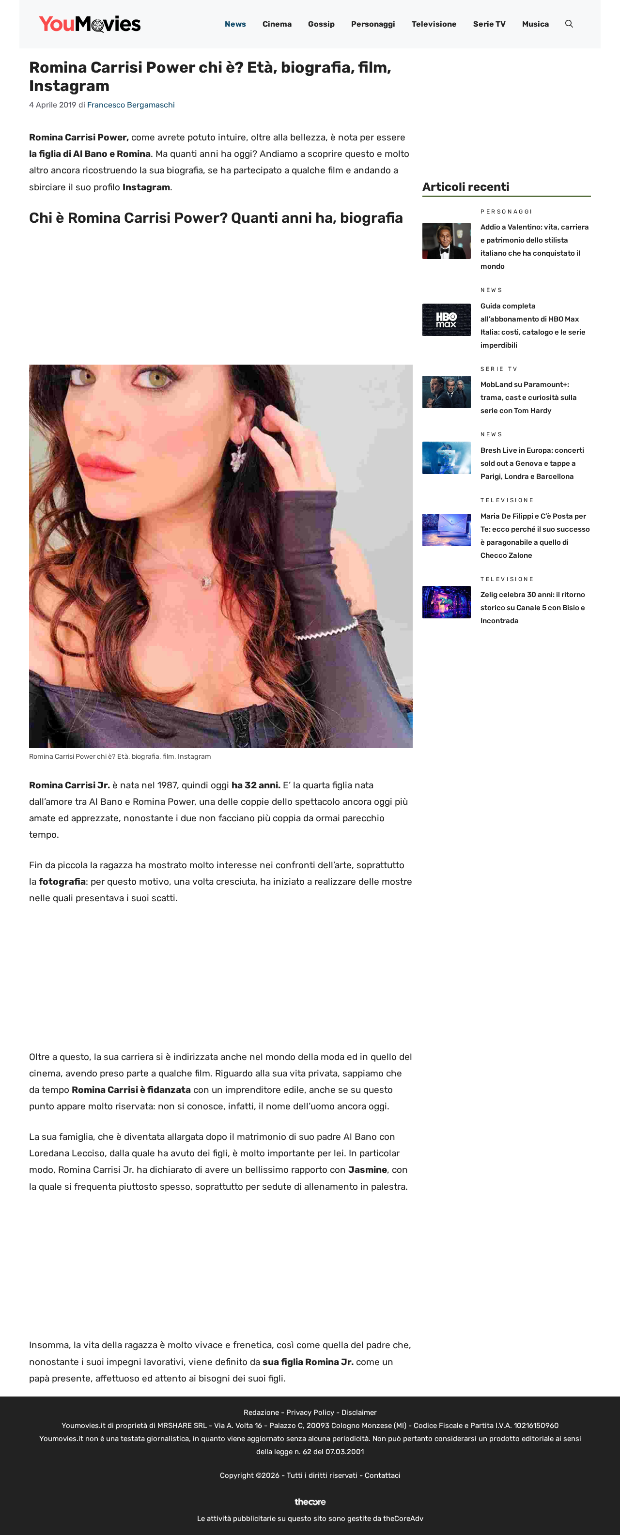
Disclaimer (359, 1412)
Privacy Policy (310, 1412)
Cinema (277, 24)
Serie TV (489, 24)
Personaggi (373, 24)
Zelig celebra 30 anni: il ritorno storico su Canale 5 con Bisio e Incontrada (532, 607)
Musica (535, 24)
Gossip (321, 24)
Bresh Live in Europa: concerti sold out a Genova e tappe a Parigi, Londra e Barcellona (532, 463)
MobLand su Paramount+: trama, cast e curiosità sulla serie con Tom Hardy (528, 397)
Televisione (434, 24)
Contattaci (383, 1475)
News (235, 24)
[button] (569, 24)
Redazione (261, 1412)
